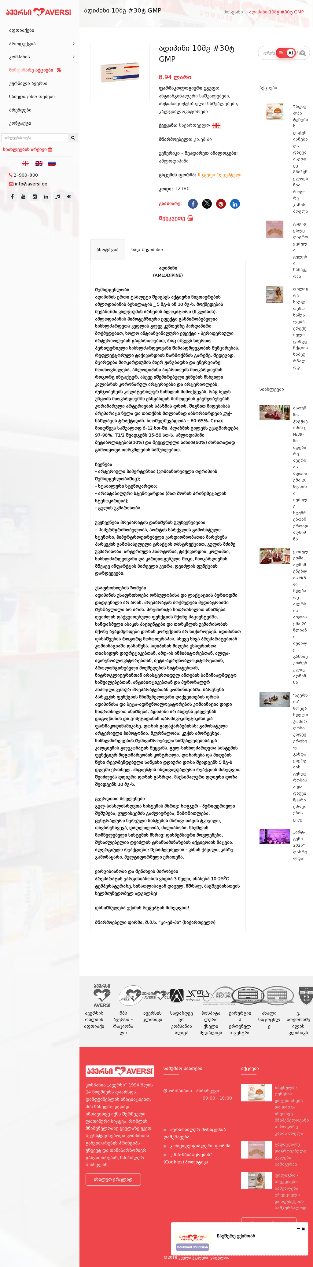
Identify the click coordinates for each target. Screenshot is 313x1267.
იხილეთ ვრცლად (113, 1179)
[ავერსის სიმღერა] (68, 196)
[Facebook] (193, 204)
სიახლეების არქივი (25, 149)
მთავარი (233, 11)
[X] (207, 204)
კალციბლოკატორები (183, 111)
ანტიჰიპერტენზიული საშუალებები (198, 103)
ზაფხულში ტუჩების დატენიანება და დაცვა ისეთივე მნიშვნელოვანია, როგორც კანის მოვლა (300, 159)
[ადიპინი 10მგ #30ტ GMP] (120, 72)
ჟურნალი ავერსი (28, 83)
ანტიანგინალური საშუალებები (194, 96)
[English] (39, 163)
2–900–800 (26, 175)
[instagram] (34, 196)
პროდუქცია (22, 43)
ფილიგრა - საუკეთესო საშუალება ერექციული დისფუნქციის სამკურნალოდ (300, 328)
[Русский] (52, 163)
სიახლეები (272, 389)
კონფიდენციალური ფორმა (199, 1145)
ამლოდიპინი (174, 161)
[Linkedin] (235, 204)
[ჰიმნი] (57, 196)
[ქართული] (26, 163)
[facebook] (12, 196)
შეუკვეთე (173, 218)
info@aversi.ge (31, 183)
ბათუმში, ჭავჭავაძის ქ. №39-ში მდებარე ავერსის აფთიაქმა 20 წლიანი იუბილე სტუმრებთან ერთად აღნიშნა (300, 473)
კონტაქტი (20, 123)
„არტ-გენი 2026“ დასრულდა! (300, 845)
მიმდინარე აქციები (32, 70)
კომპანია (19, 57)
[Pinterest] (221, 204)
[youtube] (23, 196)
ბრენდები (20, 110)
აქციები (268, 87)
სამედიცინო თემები (32, 96)
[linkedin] (46, 196)
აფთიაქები (21, 30)
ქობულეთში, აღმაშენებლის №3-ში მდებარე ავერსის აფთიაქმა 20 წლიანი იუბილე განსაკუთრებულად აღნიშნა (300, 617)
